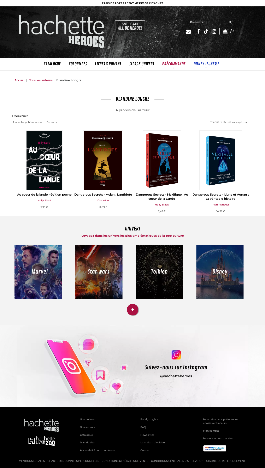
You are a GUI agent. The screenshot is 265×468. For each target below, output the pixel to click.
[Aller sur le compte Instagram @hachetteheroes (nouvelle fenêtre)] (132, 366)
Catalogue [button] (52, 64)
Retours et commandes (218, 438)
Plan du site (87, 442)
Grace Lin (103, 200)
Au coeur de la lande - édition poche (44, 194)
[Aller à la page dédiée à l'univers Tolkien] (159, 272)
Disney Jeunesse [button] (206, 64)
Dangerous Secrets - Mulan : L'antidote (103, 194)
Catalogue (86, 434)
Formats (52, 122)
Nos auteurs (87, 427)
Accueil (19, 80)
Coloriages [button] (78, 64)
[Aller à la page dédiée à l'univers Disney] (220, 272)
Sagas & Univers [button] (141, 64)
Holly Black (44, 200)
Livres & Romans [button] (108, 64)
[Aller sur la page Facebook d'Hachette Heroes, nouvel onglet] (198, 31)
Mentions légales (32, 460)
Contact (145, 450)
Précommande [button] (174, 64)
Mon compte (211, 430)
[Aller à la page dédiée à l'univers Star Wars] (99, 272)
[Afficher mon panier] (225, 32)
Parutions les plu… (234, 122)
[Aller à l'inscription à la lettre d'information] (190, 31)
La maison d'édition (152, 442)
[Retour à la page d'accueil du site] (61, 32)
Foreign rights (149, 419)
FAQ (143, 427)
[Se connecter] (232, 31)
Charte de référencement (225, 460)
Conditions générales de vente (125, 460)
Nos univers (87, 419)
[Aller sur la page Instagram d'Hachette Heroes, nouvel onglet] (216, 31)
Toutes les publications (26, 122)
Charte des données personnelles (73, 460)
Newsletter (147, 434)
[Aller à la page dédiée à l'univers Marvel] (38, 272)
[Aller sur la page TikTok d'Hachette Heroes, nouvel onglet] (206, 31)
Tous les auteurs (41, 80)
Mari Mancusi (220, 204)
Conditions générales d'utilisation (177, 460)
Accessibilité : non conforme (97, 450)
